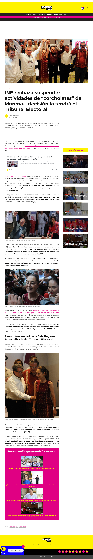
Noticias (28, 14)
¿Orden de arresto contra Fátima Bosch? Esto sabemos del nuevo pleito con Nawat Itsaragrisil (76, 197)
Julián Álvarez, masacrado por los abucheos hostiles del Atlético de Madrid (75, 229)
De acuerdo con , (15, 176)
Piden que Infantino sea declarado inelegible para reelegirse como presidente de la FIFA (74, 165)
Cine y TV (49, 14)
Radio (58, 17)
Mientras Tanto (58, 14)
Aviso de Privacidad (38, 545)
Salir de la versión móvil (46, 557)
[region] (16, 33)
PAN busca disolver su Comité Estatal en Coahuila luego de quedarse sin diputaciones (75, 181)
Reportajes (36, 17)
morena (21, 526)
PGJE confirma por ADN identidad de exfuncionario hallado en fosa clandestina (76, 213)
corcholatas (12, 526)
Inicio (6, 19)
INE (17, 526)
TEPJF (24, 526)
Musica (34, 14)
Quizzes (44, 17)
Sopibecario (14, 115)
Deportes (41, 14)
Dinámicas (51, 17)
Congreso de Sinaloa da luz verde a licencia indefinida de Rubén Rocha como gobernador (76, 244)
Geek (65, 14)
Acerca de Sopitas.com (52, 545)
